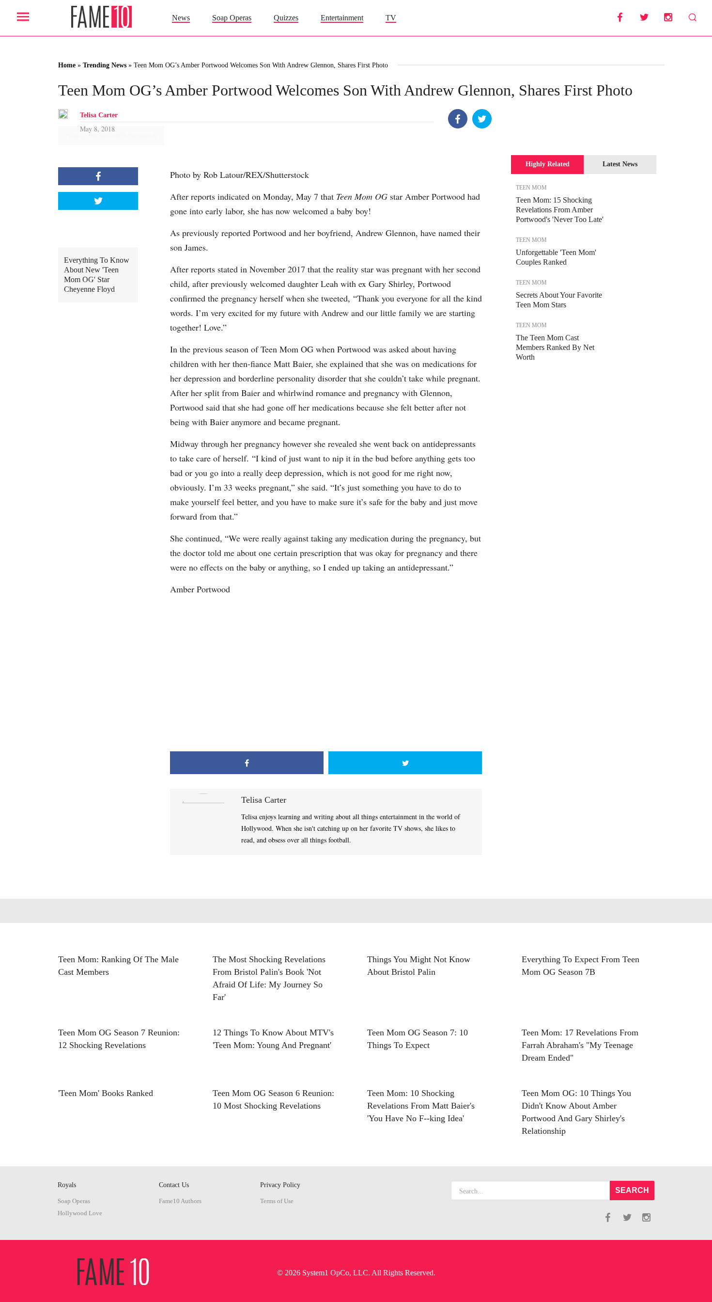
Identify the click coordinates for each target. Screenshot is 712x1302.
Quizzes (286, 18)
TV (391, 18)
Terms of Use (277, 1201)
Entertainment (342, 18)
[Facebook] (458, 119)
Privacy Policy (280, 1185)
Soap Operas (231, 18)
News (181, 18)
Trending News (104, 65)
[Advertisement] (326, 674)
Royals (67, 1185)
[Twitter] (482, 119)
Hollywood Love (80, 1213)
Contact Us (174, 1185)
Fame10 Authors (180, 1201)
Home (67, 65)
